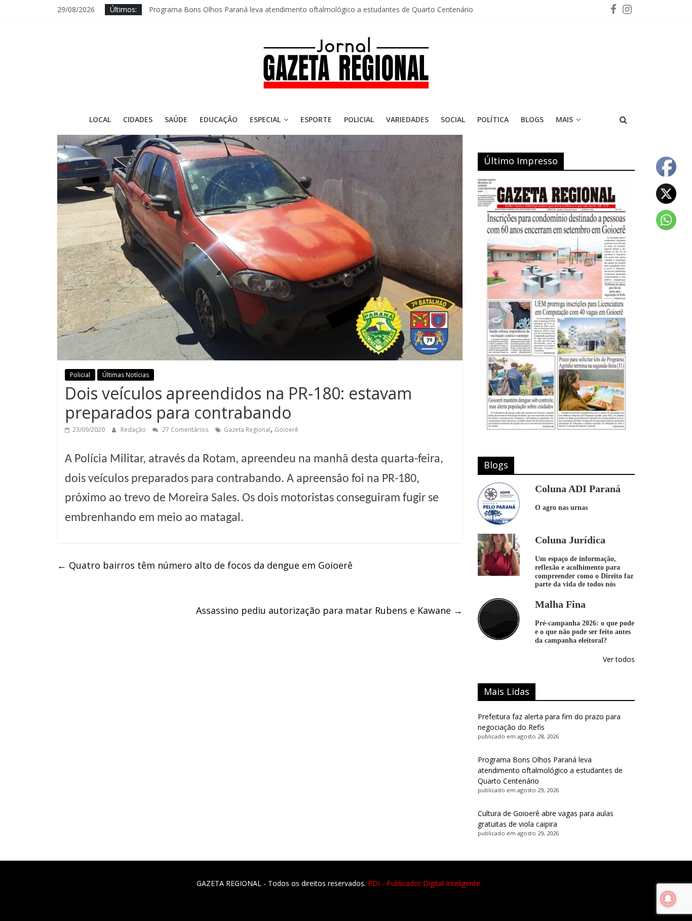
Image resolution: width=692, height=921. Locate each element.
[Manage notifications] (668, 899)
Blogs (532, 119)
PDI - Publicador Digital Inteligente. (425, 883)
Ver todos (619, 659)
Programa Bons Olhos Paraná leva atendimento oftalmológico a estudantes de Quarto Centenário (311, 9)
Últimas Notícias (125, 375)
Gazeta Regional (247, 429)
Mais (564, 119)
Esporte (316, 119)
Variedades (407, 119)
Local (100, 119)
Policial (359, 119)
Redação (134, 429)
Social (453, 119)
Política (493, 119)
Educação (219, 119)
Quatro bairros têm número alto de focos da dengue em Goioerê (205, 565)
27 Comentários (184, 429)
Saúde (176, 119)
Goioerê (286, 429)
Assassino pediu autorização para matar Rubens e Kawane (329, 610)
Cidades (137, 119)
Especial (265, 119)
